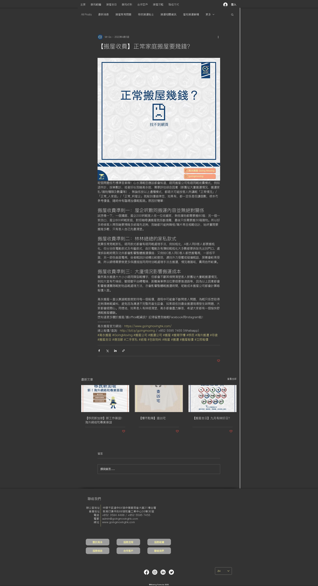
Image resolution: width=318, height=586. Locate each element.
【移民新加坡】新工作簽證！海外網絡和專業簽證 (104, 420)
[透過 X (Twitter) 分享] (107, 350)
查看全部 (232, 379)
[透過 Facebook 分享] (99, 350)
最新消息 (103, 14)
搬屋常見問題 (123, 14)
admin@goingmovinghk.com (120, 519)
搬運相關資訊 (168, 14)
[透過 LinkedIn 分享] (115, 350)
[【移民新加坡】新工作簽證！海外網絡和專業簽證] (105, 398)
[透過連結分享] (123, 350)
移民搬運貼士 (146, 14)
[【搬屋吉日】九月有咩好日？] (212, 398)
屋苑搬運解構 (191, 14)
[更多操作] (218, 37)
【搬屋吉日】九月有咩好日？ (211, 418)
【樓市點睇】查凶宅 (152, 418)
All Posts (86, 14)
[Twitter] (171, 572)
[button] (96, 4)
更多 (208, 14)
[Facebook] (146, 572)
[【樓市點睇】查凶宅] (159, 398)
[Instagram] (154, 572)
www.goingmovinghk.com (118, 522)
